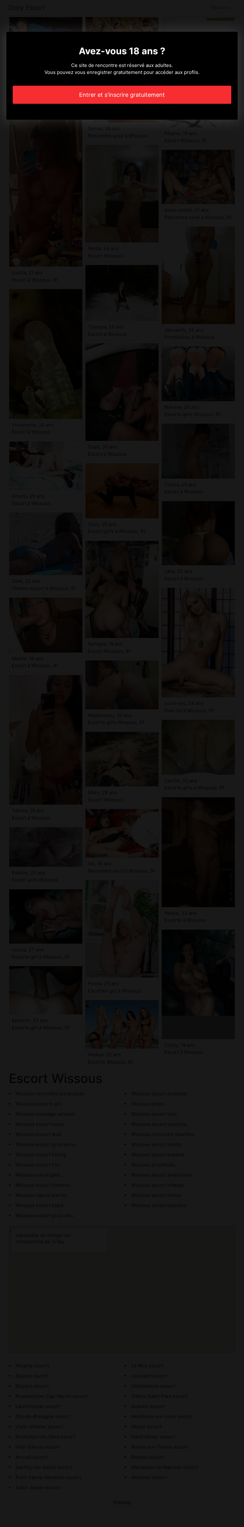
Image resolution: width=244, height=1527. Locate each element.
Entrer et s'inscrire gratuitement (122, 94)
